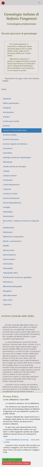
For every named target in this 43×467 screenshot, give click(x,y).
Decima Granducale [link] (11, 198)
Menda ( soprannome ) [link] (12, 241)
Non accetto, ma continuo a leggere (16, 463)
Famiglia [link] (6, 207)
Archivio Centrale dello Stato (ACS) (19, 325)
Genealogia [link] (7, 212)
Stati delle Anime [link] (10, 295)
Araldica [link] (6, 117)
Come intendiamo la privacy (17, 440)
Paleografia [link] (8, 268)
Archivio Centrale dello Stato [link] (15, 130)
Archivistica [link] (7, 148)
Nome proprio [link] (9, 250)
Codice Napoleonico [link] (11, 184)
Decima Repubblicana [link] (12, 203)
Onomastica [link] (8, 264)
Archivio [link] (6, 126)
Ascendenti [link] (7, 153)
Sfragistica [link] (7, 291)
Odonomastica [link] (9, 259)
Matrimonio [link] (7, 232)
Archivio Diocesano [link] (11, 139)
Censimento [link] (8, 180)
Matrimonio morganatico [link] (13, 237)
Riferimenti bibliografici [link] (12, 286)
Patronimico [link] (8, 282)
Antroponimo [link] (8, 112)
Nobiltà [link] (6, 246)
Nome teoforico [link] (9, 255)
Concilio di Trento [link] (10, 194)
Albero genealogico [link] (11, 103)
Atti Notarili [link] (7, 162)
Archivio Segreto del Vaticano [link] (15, 144)
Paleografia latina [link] (10, 273)
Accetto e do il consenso (12, 460)
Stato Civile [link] (7, 300)
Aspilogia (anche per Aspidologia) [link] (17, 157)
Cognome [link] (7, 189)
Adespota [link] (7, 99)
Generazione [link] (8, 216)
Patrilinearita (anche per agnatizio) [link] (17, 277)
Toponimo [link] (7, 304)
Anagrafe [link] (7, 108)
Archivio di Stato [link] (10, 135)
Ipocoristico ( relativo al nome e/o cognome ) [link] (21, 222)
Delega (5, 81)
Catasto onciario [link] (10, 176)
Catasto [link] (6, 171)
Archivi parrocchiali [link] (11, 121)
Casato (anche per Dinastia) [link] (14, 166)
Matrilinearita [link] (8, 228)
